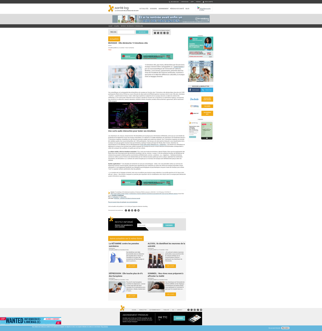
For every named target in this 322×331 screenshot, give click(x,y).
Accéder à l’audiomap (118, 195)
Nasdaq (199, 7)
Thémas (198, 1)
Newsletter (143, 310)
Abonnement (163, 8)
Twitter (158, 33)
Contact (179, 310)
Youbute (168, 33)
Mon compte (209, 1)
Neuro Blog (123, 197)
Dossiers (153, 8)
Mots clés (113, 32)
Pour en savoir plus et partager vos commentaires (122, 202)
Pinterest (161, 33)
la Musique (115, 197)
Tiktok (164, 33)
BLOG (187, 8)
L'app (192, 1)
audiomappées (179, 67)
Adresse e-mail (141, 222)
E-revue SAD (185, 1)
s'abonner (179, 318)
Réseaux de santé (177, 8)
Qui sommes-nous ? (155, 310)
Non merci (285, 328)
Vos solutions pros (207, 113)
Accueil (110, 26)
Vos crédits (207, 106)
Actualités (143, 8)
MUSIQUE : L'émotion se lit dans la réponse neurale (127, 198)
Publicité (166, 310)
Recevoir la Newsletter (200, 86)
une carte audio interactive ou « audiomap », (154, 144)
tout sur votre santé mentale (207, 98)
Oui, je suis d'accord (274, 328)
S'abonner (169, 225)
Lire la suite (131, 266)
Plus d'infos (104, 326)
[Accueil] (111, 9)
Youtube (138, 210)
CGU (173, 310)
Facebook (155, 33)
